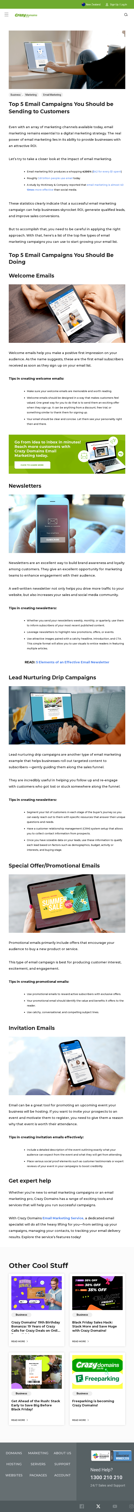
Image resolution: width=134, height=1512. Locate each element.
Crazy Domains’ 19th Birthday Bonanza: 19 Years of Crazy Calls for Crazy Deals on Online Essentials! (36, 1329)
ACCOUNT (62, 1475)
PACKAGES (38, 1475)
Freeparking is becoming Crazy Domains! (93, 1403)
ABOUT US (62, 1453)
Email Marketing (52, 94)
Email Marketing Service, (63, 1218)
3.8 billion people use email (55, 178)
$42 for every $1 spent (107, 171)
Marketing (31, 94)
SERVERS (38, 1464)
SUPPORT (62, 1464)
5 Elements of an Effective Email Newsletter (72, 662)
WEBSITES (14, 1475)
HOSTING (14, 1464)
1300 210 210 (106, 1477)
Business (16, 94)
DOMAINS (14, 1453)
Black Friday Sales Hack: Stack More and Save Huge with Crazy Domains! (94, 1327)
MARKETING (38, 1453)
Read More (18, 1341)
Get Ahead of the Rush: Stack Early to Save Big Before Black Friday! (35, 1405)
